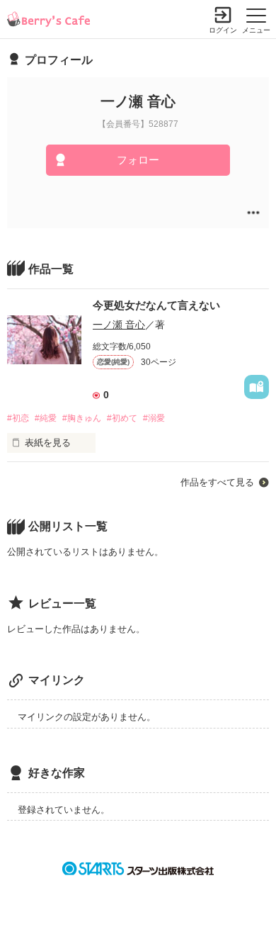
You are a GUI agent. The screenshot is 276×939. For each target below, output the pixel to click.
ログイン (223, 30)
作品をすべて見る (217, 482)
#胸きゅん (81, 418)
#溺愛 (154, 418)
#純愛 (46, 418)
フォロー (138, 160)
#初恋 (18, 418)
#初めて (122, 418)
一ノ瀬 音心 (119, 324)
